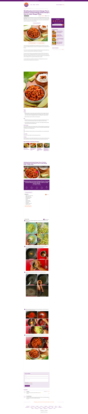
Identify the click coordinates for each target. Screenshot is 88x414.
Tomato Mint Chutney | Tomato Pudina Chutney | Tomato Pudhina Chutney (33, 149)
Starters (32, 407)
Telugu (63, 4)
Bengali (41, 408)
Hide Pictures (47, 219)
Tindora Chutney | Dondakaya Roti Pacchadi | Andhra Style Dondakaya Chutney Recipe (40, 149)
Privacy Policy (61, 26)
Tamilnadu (48, 407)
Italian (52, 407)
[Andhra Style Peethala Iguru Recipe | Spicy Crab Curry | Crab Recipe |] (54, 32)
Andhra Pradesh (51, 406)
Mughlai (37, 406)
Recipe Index (63, 0)
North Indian (32, 406)
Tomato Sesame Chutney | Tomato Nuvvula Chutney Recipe (26, 149)
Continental (43, 407)
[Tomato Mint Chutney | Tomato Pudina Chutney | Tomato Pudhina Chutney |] (33, 145)
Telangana (45, 406)
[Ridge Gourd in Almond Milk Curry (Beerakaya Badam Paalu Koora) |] (54, 43)
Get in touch (46, 410)
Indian (35, 407)
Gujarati (32, 408)
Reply (49, 393)
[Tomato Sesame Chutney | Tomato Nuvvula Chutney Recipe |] (26, 145)
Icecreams (41, 406)
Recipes (34, 4)
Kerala (56, 407)
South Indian (27, 406)
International (27, 407)
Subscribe (37, 4)
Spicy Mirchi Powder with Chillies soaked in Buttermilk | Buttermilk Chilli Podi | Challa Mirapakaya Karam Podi (47, 149)
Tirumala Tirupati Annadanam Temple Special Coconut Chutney (60, 35)
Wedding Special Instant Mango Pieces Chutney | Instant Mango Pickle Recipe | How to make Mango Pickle (36, 9)
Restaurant (36, 408)
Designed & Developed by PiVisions (44, 412)
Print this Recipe (28, 206)
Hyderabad (59, 407)
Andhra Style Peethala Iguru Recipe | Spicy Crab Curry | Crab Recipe (60, 32)
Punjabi (59, 406)
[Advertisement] (37, 66)
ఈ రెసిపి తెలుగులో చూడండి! (36, 23)
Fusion (54, 408)
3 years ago (27, 393)
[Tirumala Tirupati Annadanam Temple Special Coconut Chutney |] (54, 35)
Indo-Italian (50, 408)
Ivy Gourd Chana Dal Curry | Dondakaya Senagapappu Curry (60, 39)
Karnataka (39, 407)
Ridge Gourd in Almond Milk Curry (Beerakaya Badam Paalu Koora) (60, 43)
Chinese (56, 406)
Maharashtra (45, 408)
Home (31, 4)
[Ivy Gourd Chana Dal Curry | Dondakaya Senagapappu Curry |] (54, 39)
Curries (58, 40)
